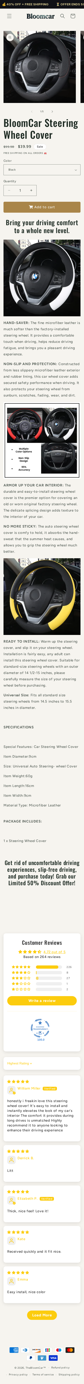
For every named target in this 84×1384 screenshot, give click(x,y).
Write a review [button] (42, 1000)
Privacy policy (18, 1374)
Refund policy (60, 1367)
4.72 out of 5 (54, 952)
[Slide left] (32, 111)
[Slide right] (52, 111)
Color (8, 160)
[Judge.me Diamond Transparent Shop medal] (40, 1028)
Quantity (10, 181)
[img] (18, 1082)
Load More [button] (42, 1315)
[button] (9, 16)
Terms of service (43, 1374)
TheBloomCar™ (36, 1367)
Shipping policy (69, 1374)
